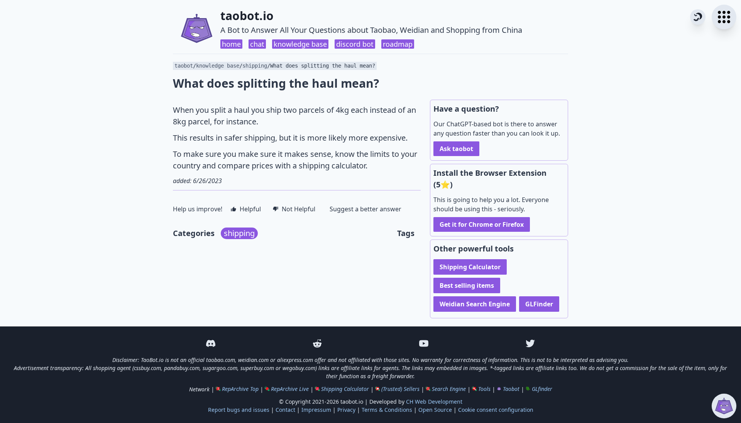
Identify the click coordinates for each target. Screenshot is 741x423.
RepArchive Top (240, 388)
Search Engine (449, 388)
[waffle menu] (724, 17)
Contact (285, 409)
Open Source (435, 409)
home (231, 44)
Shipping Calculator (470, 267)
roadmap (398, 44)
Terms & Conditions (387, 409)
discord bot (355, 44)
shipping (254, 66)
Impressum (316, 409)
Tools (484, 388)
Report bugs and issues (238, 409)
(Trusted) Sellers (400, 388)
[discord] (210, 343)
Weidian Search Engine (475, 304)
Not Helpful (298, 209)
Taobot (511, 388)
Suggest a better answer (365, 209)
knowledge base (300, 44)
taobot (183, 66)
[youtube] (423, 343)
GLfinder (542, 388)
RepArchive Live (290, 388)
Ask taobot (456, 148)
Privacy (346, 409)
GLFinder (539, 304)
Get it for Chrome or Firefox (482, 224)
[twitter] (530, 343)
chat (257, 44)
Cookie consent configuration (495, 409)
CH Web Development (434, 401)
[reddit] (317, 343)
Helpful (250, 209)
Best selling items (467, 285)
